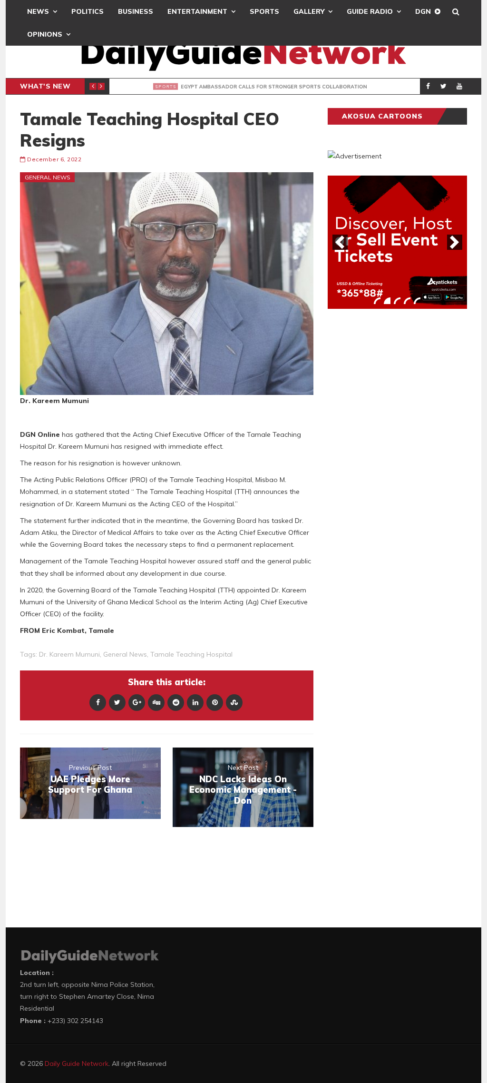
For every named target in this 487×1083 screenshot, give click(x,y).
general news (125, 654)
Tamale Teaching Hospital (191, 654)
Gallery (308, 11)
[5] (417, 300)
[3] (397, 300)
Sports (264, 11)
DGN (423, 11)
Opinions (44, 34)
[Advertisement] (399, 465)
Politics (87, 11)
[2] (387, 300)
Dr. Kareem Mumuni (69, 654)
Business (135, 11)
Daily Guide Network (76, 1063)
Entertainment (197, 11)
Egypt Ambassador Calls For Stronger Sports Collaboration (277, 86)
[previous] (340, 242)
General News (47, 177)
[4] (407, 300)
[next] (454, 242)
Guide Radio (370, 11)
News (38, 11)
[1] (377, 300)
